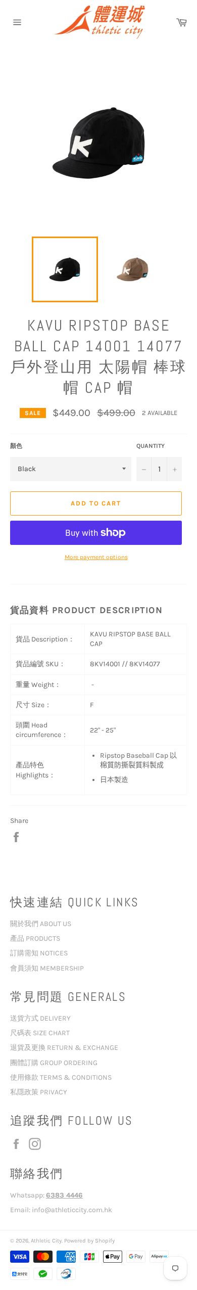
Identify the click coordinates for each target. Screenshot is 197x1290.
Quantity (150, 445)
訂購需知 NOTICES (39, 953)
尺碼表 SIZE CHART (40, 1033)
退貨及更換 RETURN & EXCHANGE (64, 1047)
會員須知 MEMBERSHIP (47, 968)
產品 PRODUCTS (35, 938)
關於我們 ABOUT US (40, 923)
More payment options (96, 557)
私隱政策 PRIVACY (38, 1092)
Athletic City (46, 1240)
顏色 (16, 445)
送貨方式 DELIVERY (40, 1018)
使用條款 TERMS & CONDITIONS (61, 1077)
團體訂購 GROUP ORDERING (53, 1062)
